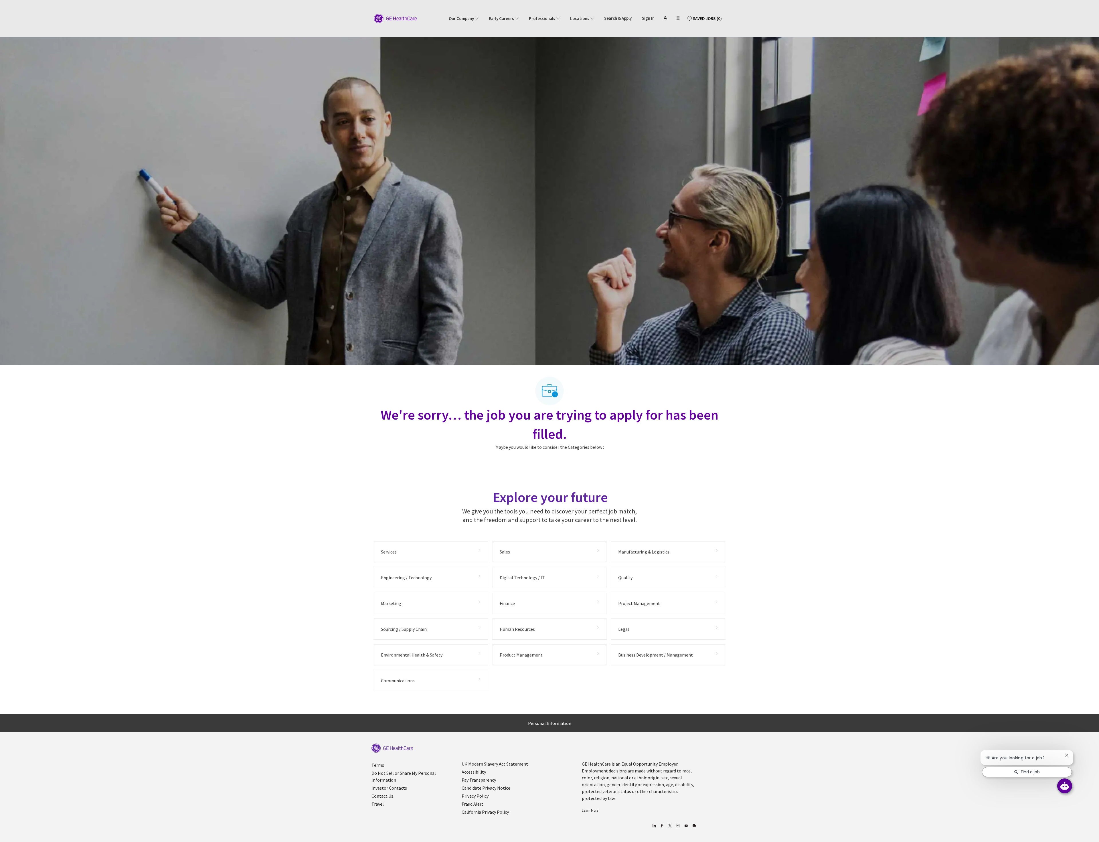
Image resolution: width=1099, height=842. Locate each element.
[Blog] (677, 825)
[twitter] (669, 825)
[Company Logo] (395, 18)
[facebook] (661, 825)
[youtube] (685, 825)
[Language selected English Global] (678, 18)
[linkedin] (653, 825)
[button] (666, 18)
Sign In (648, 18)
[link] (392, 748)
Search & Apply (618, 18)
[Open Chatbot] (1064, 785)
